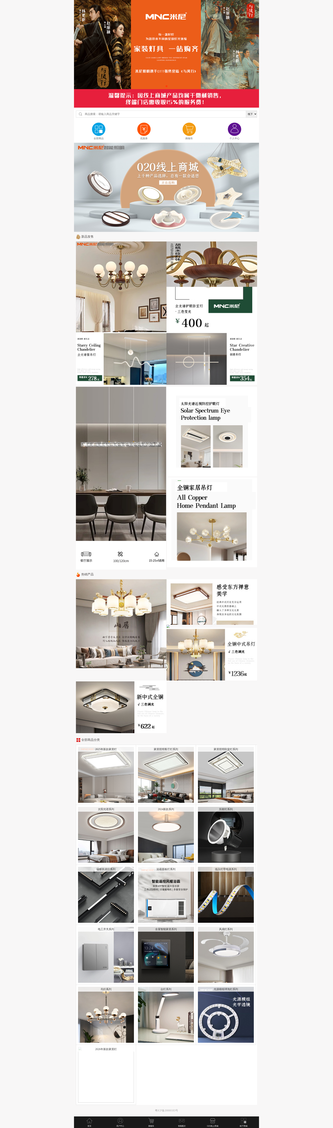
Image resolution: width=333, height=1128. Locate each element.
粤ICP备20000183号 (166, 1110)
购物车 (189, 138)
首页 (89, 1126)
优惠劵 (144, 138)
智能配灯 (182, 1126)
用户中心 (120, 1126)
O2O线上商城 (212, 1126)
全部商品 (99, 138)
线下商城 (243, 1126)
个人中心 (235, 138)
